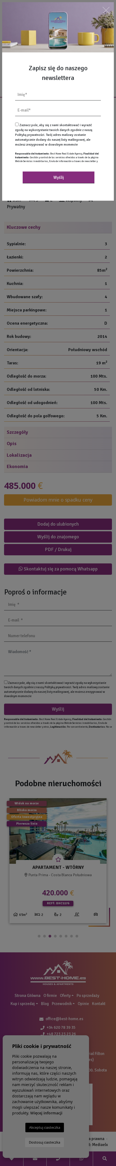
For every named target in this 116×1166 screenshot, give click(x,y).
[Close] (106, 10)
